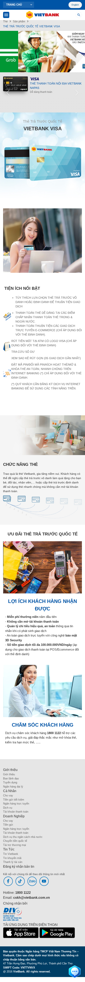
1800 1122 (23, 892)
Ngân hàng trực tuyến (16, 803)
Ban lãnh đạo (11, 778)
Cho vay (8, 795)
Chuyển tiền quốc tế (15, 840)
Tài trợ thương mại (14, 845)
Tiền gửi (8, 824)
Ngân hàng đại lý (13, 786)
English (75, 5)
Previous (8, 92)
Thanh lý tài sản (12, 862)
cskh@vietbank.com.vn (31, 897)
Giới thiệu (9, 774)
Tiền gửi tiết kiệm (13, 799)
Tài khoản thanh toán (15, 811)
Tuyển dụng (10, 782)
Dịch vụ (7, 807)
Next (77, 92)
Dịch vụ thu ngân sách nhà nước (22, 836)
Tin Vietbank (10, 853)
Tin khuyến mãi (12, 858)
